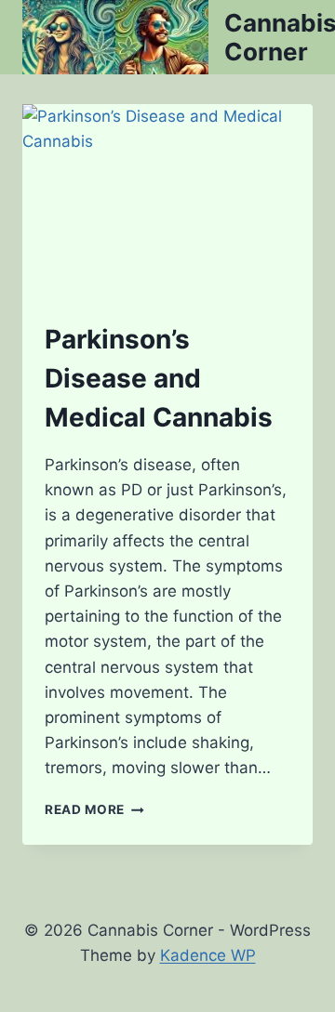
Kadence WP (208, 955)
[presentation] (167, 200)
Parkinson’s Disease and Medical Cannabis (159, 378)
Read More (94, 809)
